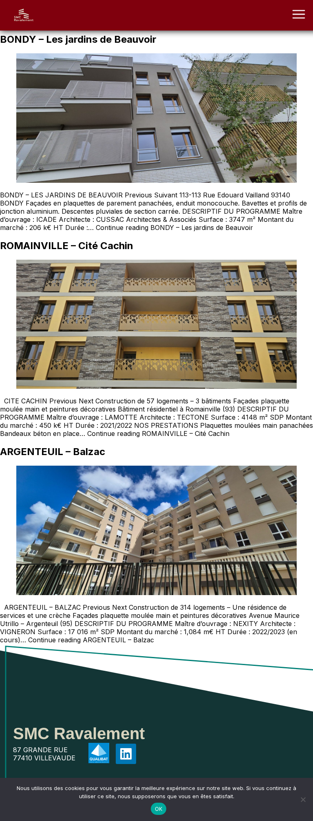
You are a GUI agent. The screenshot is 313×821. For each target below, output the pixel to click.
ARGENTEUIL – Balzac (52, 452)
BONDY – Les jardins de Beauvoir (78, 39)
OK (159, 809)
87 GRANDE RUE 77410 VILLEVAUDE (44, 754)
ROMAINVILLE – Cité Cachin (66, 246)
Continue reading (174, 227)
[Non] (303, 799)
